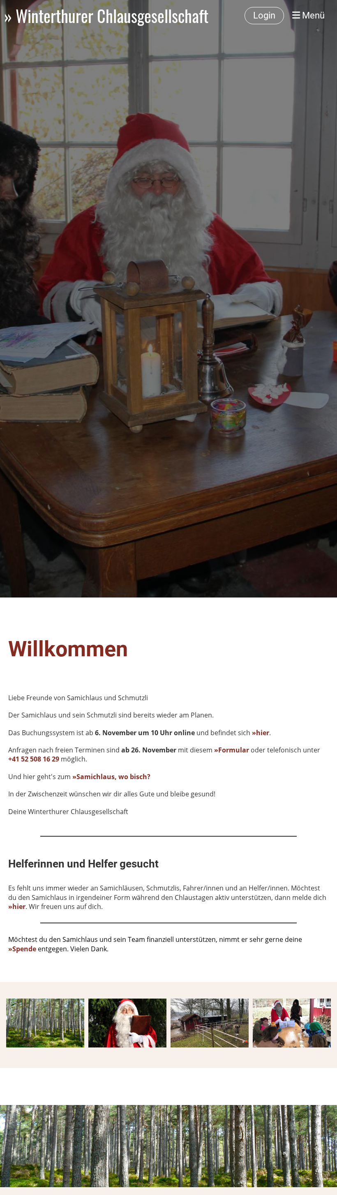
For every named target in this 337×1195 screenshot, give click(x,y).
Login (264, 15)
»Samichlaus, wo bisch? (111, 776)
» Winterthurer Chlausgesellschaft (106, 15)
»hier (16, 906)
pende (26, 948)
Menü (312, 15)
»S (12, 948)
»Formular (231, 749)
